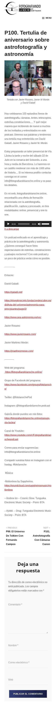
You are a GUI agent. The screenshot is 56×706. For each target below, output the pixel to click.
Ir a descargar (11, 229)
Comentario (15, 604)
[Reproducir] (8, 223)
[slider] (46, 223)
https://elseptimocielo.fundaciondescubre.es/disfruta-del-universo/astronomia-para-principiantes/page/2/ (27, 304)
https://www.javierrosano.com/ (20, 334)
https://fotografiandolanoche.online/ (23, 372)
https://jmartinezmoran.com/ (18, 351)
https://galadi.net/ (13, 292)
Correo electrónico (18, 662)
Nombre (13, 645)
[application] (28, 224)
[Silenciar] (39, 223)
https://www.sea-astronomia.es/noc (22, 317)
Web (10, 679)
